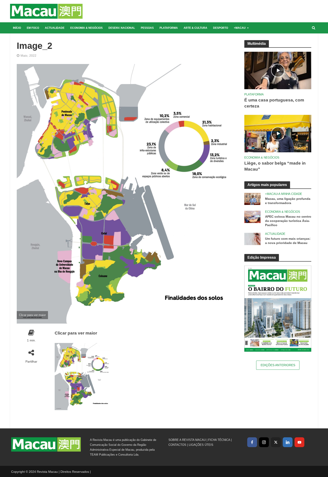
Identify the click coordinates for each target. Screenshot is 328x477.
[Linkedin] (288, 442)
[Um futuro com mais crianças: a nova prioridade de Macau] (252, 238)
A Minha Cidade (290, 194)
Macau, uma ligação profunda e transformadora (287, 201)
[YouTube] (299, 442)
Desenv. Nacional (121, 27)
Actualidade (54, 27)
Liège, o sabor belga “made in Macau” (275, 166)
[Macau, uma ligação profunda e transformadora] (252, 198)
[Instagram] (264, 442)
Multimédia (256, 43)
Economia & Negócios (86, 27)
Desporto (220, 27)
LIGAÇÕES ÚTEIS (201, 444)
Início (17, 27)
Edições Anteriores (278, 365)
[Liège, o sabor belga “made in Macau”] (277, 133)
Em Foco (33, 27)
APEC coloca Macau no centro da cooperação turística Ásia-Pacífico (288, 221)
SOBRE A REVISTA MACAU (187, 440)
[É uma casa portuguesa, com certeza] (277, 70)
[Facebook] (252, 442)
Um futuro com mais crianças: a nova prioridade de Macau (288, 241)
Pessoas (147, 27)
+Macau (240, 27)
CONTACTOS (177, 444)
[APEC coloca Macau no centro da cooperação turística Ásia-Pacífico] (252, 216)
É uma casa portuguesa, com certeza (274, 103)
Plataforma (169, 27)
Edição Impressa (261, 257)
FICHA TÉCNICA (219, 440)
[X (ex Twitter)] (276, 442)
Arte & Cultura (195, 27)
